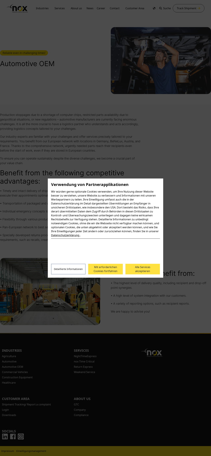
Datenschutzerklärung (65, 235)
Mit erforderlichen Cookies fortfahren (105, 269)
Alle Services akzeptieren (142, 269)
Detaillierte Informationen (68, 269)
